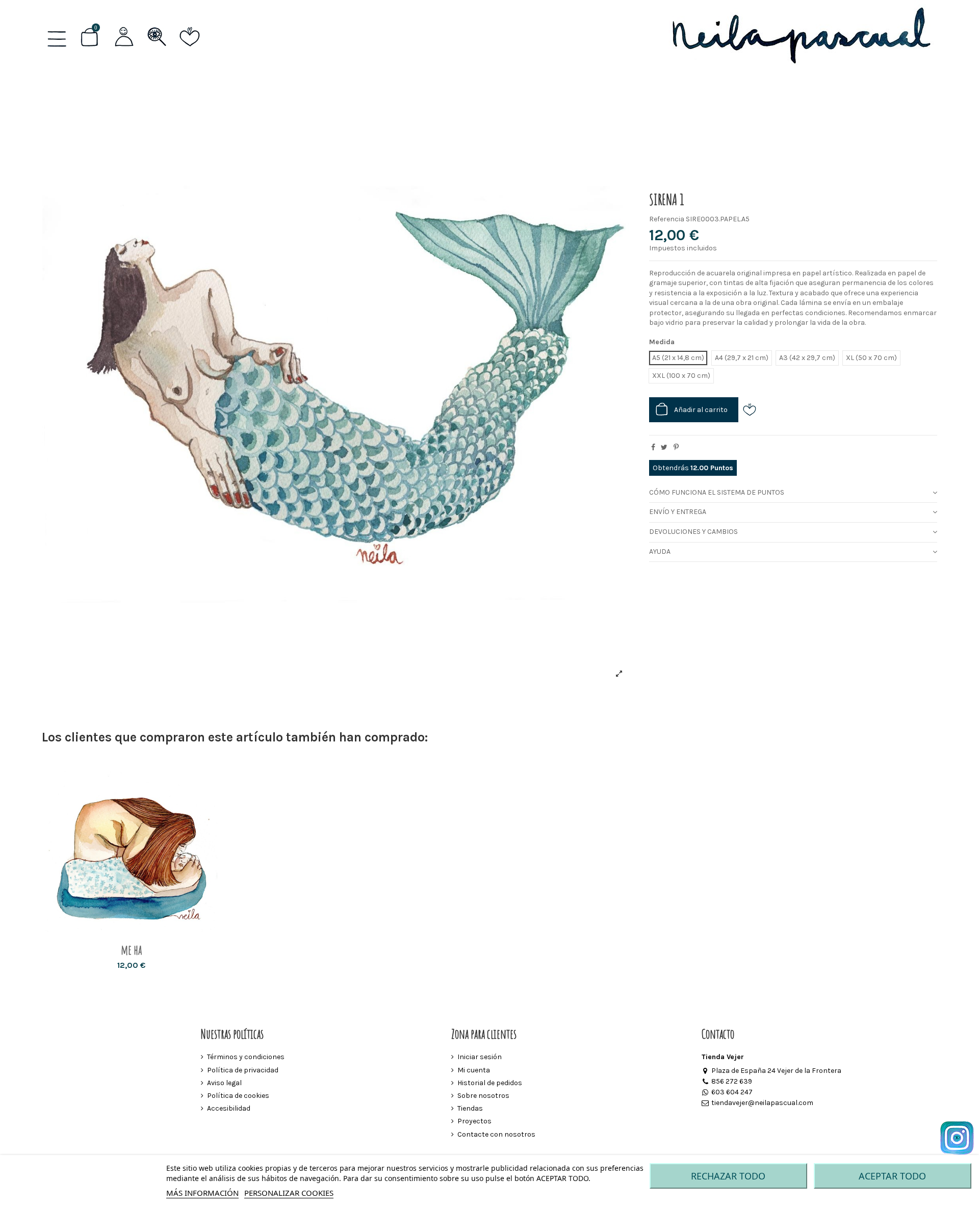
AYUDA (660, 551)
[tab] (793, 493)
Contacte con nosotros (496, 1134)
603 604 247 (731, 1092)
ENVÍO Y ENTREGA (677, 511)
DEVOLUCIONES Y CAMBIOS (693, 531)
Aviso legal (224, 1083)
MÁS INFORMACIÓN (202, 1193)
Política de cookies (238, 1095)
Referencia (666, 219)
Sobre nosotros (483, 1095)
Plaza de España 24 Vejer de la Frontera (776, 1070)
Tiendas (470, 1108)
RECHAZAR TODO (728, 1176)
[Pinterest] (676, 447)
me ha (131, 950)
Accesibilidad (228, 1108)
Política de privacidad (242, 1070)
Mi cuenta (473, 1070)
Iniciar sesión (479, 1057)
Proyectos (474, 1121)
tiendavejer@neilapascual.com (762, 1102)
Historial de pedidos (489, 1083)
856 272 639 (731, 1081)
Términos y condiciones (246, 1057)
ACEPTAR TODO (892, 1176)
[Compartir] (653, 447)
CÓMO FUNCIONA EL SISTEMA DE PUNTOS (716, 492)
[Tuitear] (664, 447)
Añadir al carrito (701, 409)
